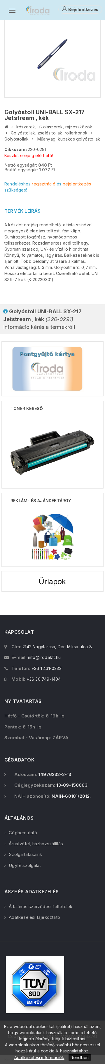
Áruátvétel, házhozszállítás (36, 843)
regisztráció (43, 183)
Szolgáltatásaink (25, 854)
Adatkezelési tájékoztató (34, 917)
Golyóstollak (16, 138)
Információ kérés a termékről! (42, 319)
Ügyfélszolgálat (25, 865)
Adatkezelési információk (39, 1057)
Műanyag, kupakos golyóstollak (68, 138)
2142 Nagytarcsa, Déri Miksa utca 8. (57, 646)
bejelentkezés (77, 183)
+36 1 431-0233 (47, 668)
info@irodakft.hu (44, 657)
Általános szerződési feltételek (40, 906)
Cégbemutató (23, 832)
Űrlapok (52, 581)
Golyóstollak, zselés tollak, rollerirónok (49, 132)
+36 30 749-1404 (44, 679)
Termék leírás (22, 211)
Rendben (80, 1057)
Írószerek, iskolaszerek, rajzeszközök (54, 126)
